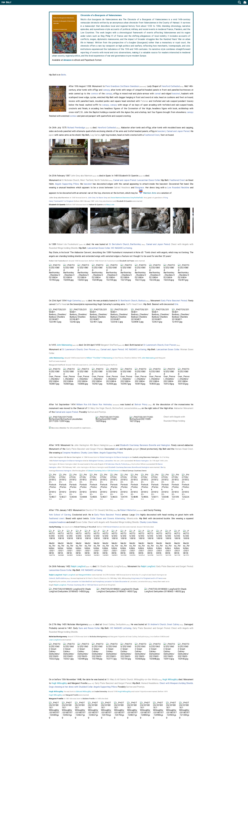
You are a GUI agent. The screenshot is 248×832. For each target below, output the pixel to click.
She (161, 467)
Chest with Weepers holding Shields (176, 683)
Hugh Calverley (74, 300)
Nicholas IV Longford (140, 575)
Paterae (144, 101)
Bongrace (139, 187)
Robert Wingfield (108, 585)
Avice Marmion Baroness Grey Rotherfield (127, 198)
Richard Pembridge (76, 127)
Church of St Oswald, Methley (99, 510)
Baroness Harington (63, 471)
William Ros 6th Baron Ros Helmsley (94, 404)
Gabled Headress (122, 187)
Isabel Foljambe (141, 691)
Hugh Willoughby (170, 679)
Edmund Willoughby (83, 691)
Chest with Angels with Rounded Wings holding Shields (174, 421)
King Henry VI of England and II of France (147, 578)
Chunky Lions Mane (89, 452)
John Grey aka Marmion (81, 175)
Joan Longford (55, 640)
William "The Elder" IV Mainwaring (99, 358)
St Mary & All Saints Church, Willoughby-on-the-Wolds (132, 679)
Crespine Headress (71, 452)
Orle (176, 304)
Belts (63, 75)
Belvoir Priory (141, 404)
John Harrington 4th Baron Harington (91, 445)
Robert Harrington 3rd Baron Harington (114, 457)
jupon (51, 135)
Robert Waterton (128, 510)
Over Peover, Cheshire (122, 358)
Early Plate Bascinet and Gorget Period (84, 449)
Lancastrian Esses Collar (148, 180)
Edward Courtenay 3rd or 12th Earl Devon (103, 471)
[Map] (181, 86)
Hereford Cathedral (171, 86)
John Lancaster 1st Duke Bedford (79, 581)
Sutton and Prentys (97, 412)
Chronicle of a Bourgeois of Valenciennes (101, 15)
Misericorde (132, 518)
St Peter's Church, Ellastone (96, 578)
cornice (94, 93)
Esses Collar (81, 522)
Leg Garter (95, 135)
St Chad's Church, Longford (110, 566)
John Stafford (94, 365)
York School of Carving (60, 514)
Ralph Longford (78, 566)
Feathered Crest (152, 135)
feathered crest (56, 518)
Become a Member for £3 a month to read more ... (72, 428)
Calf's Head (61, 304)
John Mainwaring (64, 345)
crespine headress (57, 522)
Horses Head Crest (184, 449)
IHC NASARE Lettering (121, 248)
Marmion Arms (149, 193)
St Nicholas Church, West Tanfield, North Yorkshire (85, 180)
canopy (106, 90)
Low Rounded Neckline (178, 187)
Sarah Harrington (158, 575)
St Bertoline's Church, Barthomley (125, 244)
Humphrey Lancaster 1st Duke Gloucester (111, 581)
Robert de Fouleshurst (68, 244)
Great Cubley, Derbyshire (114, 624)
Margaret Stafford (109, 345)
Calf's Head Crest (134, 304)
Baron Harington (142, 461)
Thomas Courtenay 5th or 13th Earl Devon (83, 585)
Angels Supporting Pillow (67, 184)
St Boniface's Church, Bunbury (132, 300)
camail (158, 93)
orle (117, 449)
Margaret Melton (85, 575)
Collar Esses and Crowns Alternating (107, 518)
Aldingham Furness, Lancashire (101, 461)
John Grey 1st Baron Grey (97, 198)
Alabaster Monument (183, 408)
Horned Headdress (149, 683)
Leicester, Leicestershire (139, 581)
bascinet (176, 93)
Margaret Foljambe (118, 637)
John (122, 461)
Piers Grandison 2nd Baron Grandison (122, 86)
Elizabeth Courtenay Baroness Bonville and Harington (145, 445)
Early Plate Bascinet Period (174, 300)
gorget (136, 449)
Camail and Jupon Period (178, 131)
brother (137, 464)
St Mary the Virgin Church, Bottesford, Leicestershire (112, 408)
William (143, 464)
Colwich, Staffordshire (57, 578)
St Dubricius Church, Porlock (116, 464)
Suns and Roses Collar (89, 628)
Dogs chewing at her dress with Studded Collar (71, 687)
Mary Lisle (110, 205)
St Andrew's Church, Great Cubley (163, 624)
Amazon (67, 60)
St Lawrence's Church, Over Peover (159, 345)
